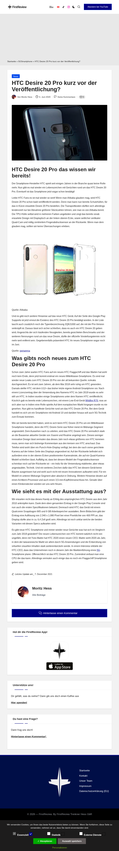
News (15, 76)
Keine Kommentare (66, 97)
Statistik (56, 835)
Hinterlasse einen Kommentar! (29, 736)
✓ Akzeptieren (45, 841)
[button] (98, 7)
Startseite (11, 61)
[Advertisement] (59, 38)
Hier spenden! (19, 702)
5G (98, 550)
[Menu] (51, 7)
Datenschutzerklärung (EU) (94, 791)
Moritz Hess (42, 588)
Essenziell (23, 835)
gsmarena (25, 351)
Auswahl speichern (72, 841)
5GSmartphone (25, 61)
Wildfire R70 (91, 400)
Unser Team (85, 780)
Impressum (85, 786)
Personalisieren (59, 847)
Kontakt (83, 775)
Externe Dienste (93, 835)
